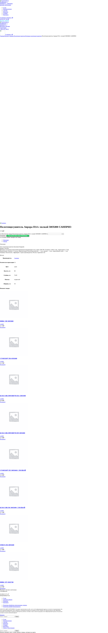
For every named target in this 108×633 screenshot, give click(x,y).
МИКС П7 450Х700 (6, 582)
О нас (4, 598)
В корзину (3, 235)
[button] (17, 235)
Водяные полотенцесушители (33, 36)
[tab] (55, 240)
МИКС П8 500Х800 (6, 321)
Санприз (16, 258)
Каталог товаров (9, 36)
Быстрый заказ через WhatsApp (17, 235)
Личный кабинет (7, 599)
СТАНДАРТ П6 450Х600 (8, 358)
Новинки (5, 601)
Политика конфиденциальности (11, 606)
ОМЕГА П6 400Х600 (7, 545)
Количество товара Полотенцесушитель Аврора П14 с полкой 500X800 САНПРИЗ (24, 234)
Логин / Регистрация (8, 628)
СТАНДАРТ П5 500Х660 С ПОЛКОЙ (13, 470)
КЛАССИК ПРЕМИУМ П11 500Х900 (13, 396)
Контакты (5, 602)
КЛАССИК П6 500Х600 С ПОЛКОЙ (12, 507)
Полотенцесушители (19, 36)
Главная (2, 36)
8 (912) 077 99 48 (4, 19)
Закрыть (2, 615)
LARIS (2, 324)
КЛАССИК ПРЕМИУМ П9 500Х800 (12, 433)
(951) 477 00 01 (4, 29)
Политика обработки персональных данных (15, 605)
